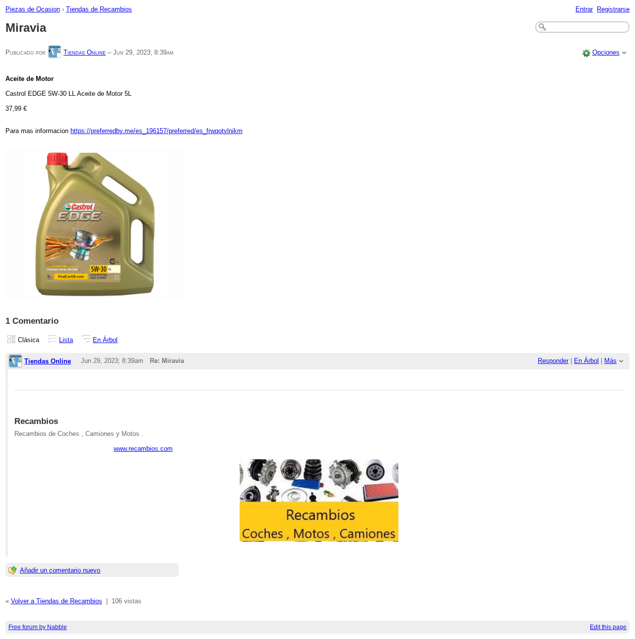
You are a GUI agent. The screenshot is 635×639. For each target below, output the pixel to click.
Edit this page (608, 627)
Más (610, 360)
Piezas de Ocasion (32, 9)
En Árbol (105, 340)
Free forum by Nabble (37, 627)
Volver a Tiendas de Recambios (56, 601)
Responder (553, 360)
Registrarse (613, 9)
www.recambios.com (143, 448)
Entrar (584, 9)
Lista (66, 340)
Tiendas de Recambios (99, 9)
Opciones (606, 52)
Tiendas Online (85, 52)
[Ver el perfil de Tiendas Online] (55, 52)
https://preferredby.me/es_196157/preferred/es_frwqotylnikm (156, 131)
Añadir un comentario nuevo (60, 570)
